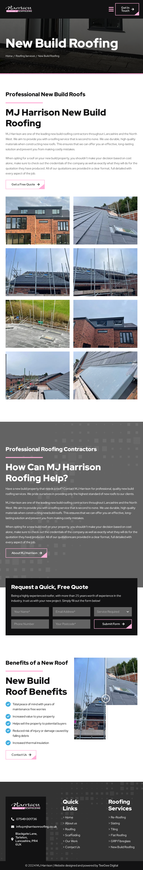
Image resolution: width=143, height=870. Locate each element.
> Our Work (70, 841)
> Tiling (113, 829)
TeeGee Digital (108, 865)
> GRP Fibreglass (119, 841)
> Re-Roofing (117, 817)
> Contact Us (71, 847)
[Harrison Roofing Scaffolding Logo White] (19, 7)
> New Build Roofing (121, 847)
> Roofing (69, 829)
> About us (70, 823)
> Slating (114, 823)
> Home (68, 817)
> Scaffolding (71, 835)
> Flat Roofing (117, 835)
